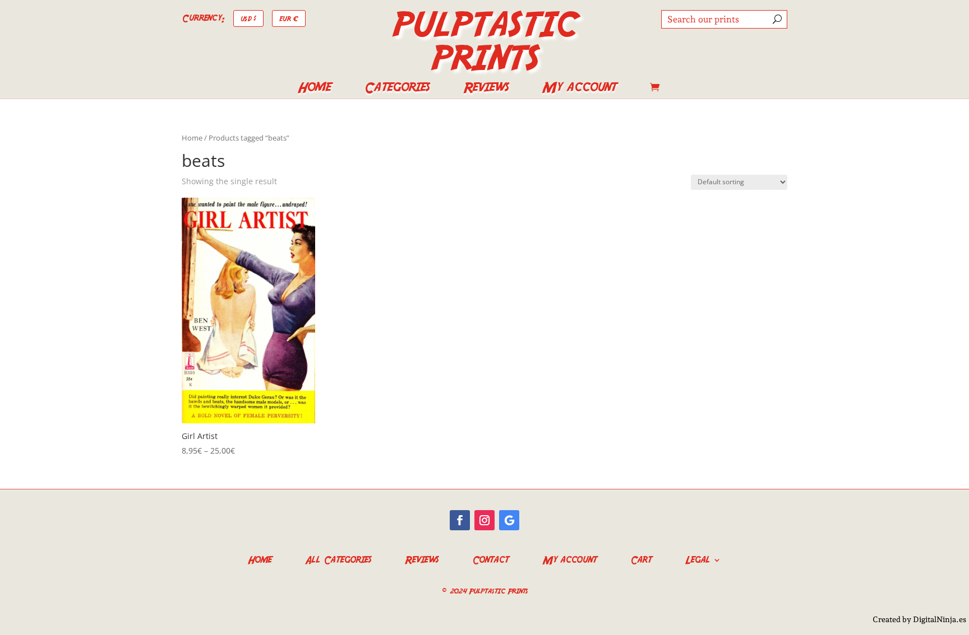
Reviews (486, 89)
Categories (397, 89)
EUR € (288, 18)
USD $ (248, 18)
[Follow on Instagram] (484, 520)
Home (314, 89)
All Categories (338, 558)
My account (579, 89)
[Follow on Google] (509, 520)
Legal (697, 558)
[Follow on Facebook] (460, 520)
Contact (490, 558)
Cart (641, 558)
